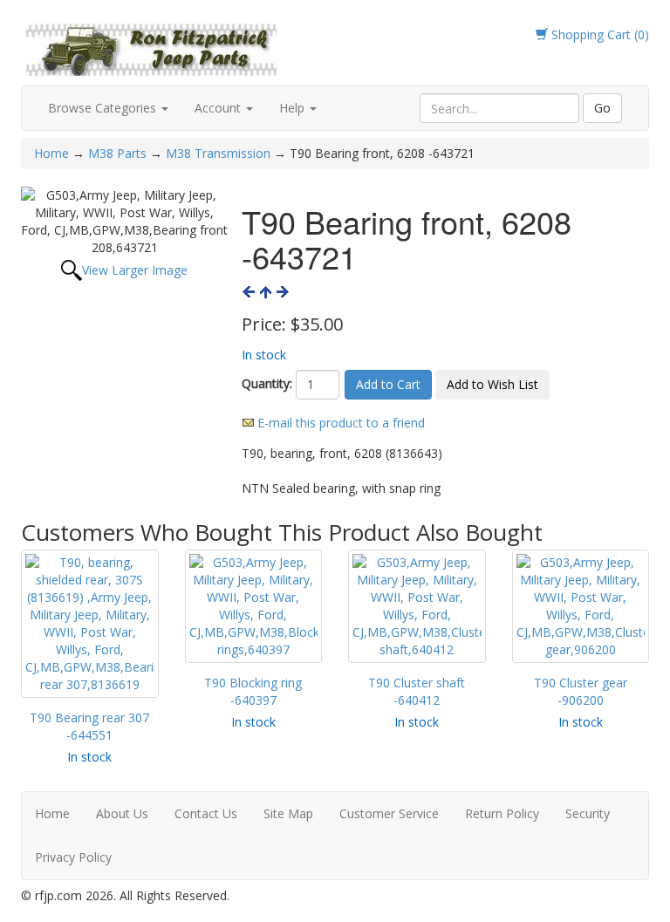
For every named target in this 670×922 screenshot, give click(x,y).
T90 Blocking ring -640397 (253, 691)
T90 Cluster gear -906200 (580, 691)
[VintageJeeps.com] (152, 46)
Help (293, 107)
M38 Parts (117, 153)
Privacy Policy (73, 857)
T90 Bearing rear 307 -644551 (89, 726)
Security (587, 813)
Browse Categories (104, 107)
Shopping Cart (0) (598, 34)
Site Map (288, 813)
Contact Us (205, 813)
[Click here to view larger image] (125, 221)
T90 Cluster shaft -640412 (416, 691)
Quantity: (267, 383)
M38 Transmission (218, 153)
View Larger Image (135, 270)
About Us (122, 813)
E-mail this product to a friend (341, 422)
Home (53, 153)
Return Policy (502, 813)
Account (219, 107)
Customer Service (389, 813)
